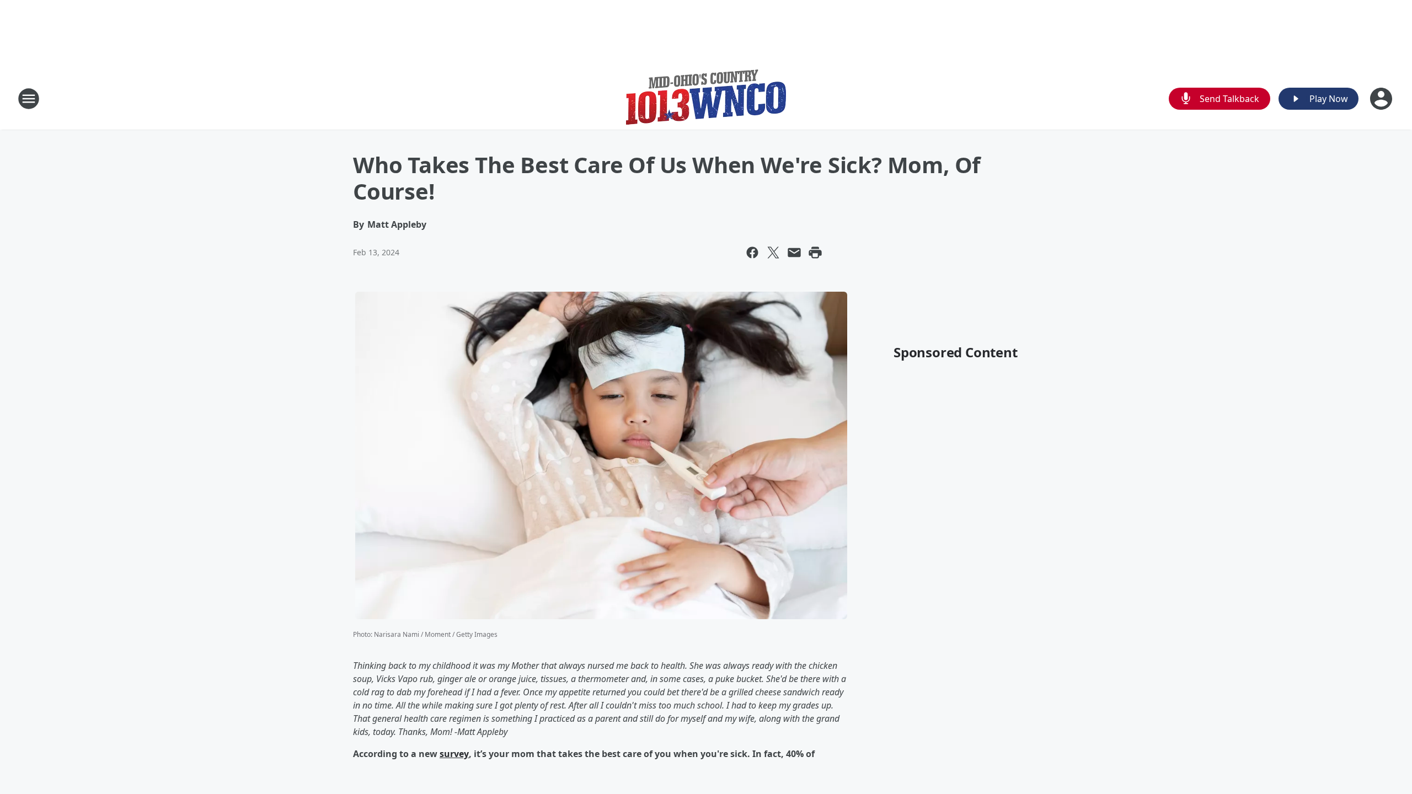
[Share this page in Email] (794, 252)
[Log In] (1382, 99)
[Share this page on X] (773, 252)
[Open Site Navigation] (29, 99)
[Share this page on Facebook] (752, 252)
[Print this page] (815, 252)
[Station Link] (706, 98)
